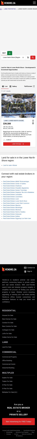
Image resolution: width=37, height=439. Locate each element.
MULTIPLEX (8, 373)
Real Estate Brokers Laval (11, 199)
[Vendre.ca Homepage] (1, 9)
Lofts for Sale (7, 333)
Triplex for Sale (7, 381)
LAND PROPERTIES (10, 9)
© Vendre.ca (19, 436)
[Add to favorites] (33, 120)
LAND (5, 342)
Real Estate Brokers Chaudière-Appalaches (16, 188)
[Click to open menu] (34, 2)
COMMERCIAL (9, 352)
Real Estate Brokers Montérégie (12, 207)
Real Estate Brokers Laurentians (12, 197)
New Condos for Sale (9, 326)
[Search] (32, 57)
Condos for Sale (7, 323)
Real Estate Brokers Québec (11, 216)
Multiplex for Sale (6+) (9, 392)
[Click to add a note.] (33, 123)
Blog (33, 432)
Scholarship (9, 432)
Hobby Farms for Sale (9, 337)
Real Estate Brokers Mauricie (12, 205)
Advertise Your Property (22, 432)
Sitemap (8, 434)
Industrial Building (8, 368)
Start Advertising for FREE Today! (18, 422)
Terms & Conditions (27, 434)
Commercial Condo (8, 364)
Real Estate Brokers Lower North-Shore (15, 201)
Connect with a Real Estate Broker (11, 430)
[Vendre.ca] (10, 269)
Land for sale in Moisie (10, 165)
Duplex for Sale (7, 378)
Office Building (7, 360)
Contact (16, 434)
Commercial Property (9, 357)
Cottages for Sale (8, 330)
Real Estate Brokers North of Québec (14, 212)
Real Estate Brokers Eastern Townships (15, 190)
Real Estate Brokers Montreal (12, 210)
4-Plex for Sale (7, 385)
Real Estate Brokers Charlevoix (12, 186)
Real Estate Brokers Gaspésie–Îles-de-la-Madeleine (18, 192)
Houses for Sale (7, 315)
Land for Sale (6, 347)
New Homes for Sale (9, 319)
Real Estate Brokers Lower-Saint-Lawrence (16, 203)
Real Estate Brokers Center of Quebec (14, 183)
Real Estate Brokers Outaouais (12, 214)
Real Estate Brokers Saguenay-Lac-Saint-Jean (17, 218)
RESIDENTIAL (9, 310)
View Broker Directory (29, 430)
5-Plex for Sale (7, 388)
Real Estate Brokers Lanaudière (12, 194)
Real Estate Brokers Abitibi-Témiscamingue (16, 181)
